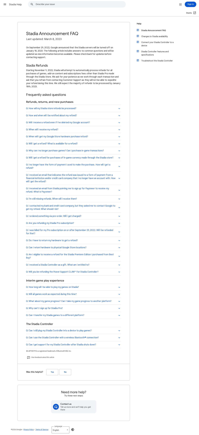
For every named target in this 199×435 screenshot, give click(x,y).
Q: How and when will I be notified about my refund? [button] (51, 115)
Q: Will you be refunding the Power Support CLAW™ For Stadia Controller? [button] (62, 272)
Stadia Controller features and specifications (155, 53)
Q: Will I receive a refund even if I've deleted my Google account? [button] (58, 122)
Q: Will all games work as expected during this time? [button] (51, 294)
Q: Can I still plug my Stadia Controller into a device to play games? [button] (59, 330)
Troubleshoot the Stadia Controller (157, 61)
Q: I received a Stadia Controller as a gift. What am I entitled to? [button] (57, 264)
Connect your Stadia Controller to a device (157, 44)
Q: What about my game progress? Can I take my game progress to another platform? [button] (68, 301)
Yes (52, 372)
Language (58, 426)
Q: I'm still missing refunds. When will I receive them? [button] (51, 198)
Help (139, 23)
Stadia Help (15, 4)
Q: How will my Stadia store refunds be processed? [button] (51, 108)
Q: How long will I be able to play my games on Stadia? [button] (52, 287)
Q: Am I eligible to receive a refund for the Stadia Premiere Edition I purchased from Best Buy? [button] (70, 256)
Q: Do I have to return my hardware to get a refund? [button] (52, 240)
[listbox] (60, 429)
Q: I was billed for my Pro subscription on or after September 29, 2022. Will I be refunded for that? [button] (69, 232)
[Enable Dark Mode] (72, 429)
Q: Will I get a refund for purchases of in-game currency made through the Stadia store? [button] (69, 157)
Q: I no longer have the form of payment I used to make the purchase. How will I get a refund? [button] (68, 166)
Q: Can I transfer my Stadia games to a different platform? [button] (55, 315)
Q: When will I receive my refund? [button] (42, 129)
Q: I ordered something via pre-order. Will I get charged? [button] (53, 216)
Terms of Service (41, 430)
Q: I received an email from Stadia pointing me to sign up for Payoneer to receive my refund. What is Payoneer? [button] (67, 190)
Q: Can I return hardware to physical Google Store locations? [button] (56, 247)
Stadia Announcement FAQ (153, 30)
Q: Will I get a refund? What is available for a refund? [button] (52, 143)
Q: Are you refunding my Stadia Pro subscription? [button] (50, 223)
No (65, 372)
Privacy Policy (29, 430)
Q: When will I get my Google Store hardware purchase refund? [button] (57, 136)
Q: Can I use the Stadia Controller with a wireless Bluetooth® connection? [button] (62, 337)
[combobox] (81, 4)
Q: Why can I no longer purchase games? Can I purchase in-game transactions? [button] (65, 150)
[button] (5, 4)
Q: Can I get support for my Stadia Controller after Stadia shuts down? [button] (61, 344)
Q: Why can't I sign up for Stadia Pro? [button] (44, 308)
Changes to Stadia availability (154, 36)
